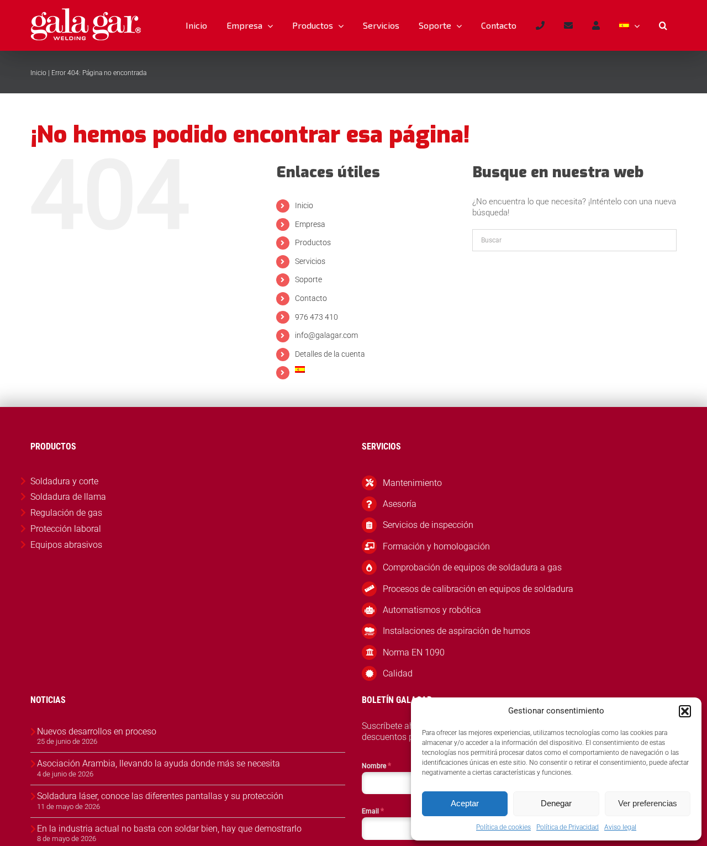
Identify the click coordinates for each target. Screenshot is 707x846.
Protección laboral (65, 529)
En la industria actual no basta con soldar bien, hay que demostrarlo (169, 828)
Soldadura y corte (64, 481)
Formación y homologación (436, 546)
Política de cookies (503, 827)
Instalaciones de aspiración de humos (456, 631)
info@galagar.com (326, 335)
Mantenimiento (412, 483)
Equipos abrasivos (66, 545)
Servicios (310, 261)
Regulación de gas (66, 512)
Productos (313, 242)
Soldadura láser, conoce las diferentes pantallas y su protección (160, 796)
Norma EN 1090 (414, 652)
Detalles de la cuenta (330, 354)
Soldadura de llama (68, 496)
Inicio (38, 73)
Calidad (398, 673)
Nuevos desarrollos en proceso (96, 731)
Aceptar (465, 803)
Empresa (310, 224)
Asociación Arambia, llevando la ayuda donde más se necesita (158, 763)
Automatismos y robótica (432, 610)
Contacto (311, 298)
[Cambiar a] (629, 25)
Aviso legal (620, 827)
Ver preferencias (647, 803)
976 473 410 (316, 317)
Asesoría (399, 504)
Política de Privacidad (567, 827)
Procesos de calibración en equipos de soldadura (478, 589)
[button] (684, 711)
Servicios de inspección (428, 525)
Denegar (556, 803)
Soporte (308, 279)
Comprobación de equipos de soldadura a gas (472, 567)
